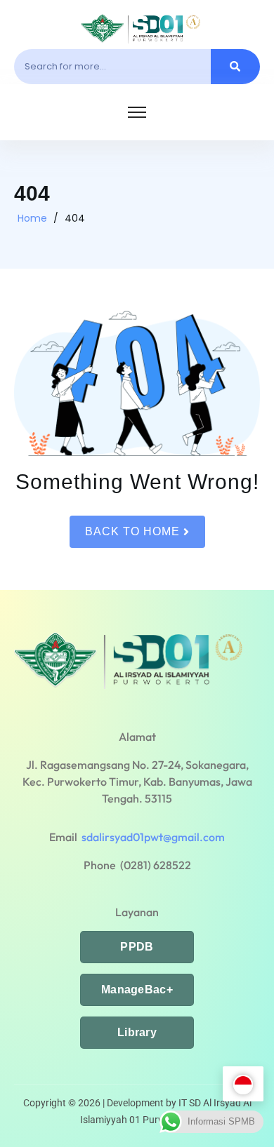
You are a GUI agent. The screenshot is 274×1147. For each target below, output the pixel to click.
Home (32, 218)
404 (75, 218)
